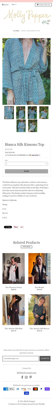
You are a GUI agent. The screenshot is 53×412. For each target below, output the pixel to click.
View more (26, 247)
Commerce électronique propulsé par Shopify (26, 404)
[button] (26, 155)
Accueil (16, 31)
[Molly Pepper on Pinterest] (30, 377)
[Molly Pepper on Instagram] (26, 377)
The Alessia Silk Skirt (13, 328)
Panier (44, 5)
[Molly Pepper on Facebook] (22, 377)
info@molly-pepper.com (26, 373)
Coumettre (45, 358)
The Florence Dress (13, 287)
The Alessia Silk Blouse (39, 328)
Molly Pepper (29, 401)
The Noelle (39, 287)
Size (6, 160)
